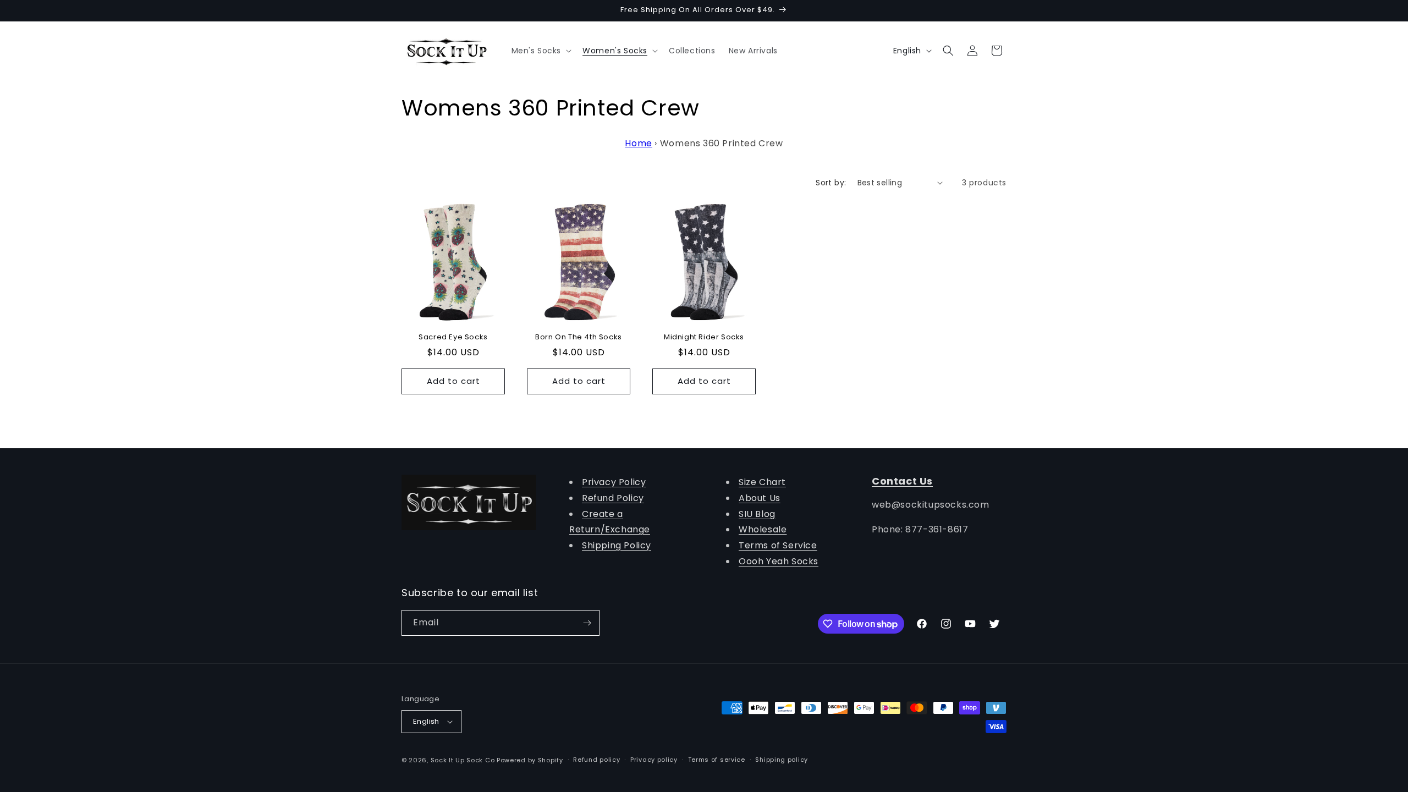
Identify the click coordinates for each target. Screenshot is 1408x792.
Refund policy (596, 759)
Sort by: (831, 182)
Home (638, 143)
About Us (759, 498)
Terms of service (716, 759)
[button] (540, 50)
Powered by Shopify (530, 760)
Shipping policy (781, 759)
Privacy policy (654, 759)
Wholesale (763, 529)
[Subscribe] (587, 623)
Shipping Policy (616, 545)
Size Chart (762, 482)
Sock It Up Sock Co (463, 760)
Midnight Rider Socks (704, 337)
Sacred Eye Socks (453, 337)
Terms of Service (778, 545)
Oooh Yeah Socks (778, 561)
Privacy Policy (614, 482)
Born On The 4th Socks (578, 337)
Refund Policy (613, 498)
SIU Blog (757, 514)
